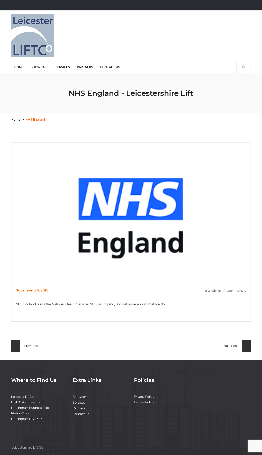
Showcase (39, 67)
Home (19, 67)
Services (62, 67)
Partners (85, 67)
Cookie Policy (144, 402)
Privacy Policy (144, 397)
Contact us (110, 67)
